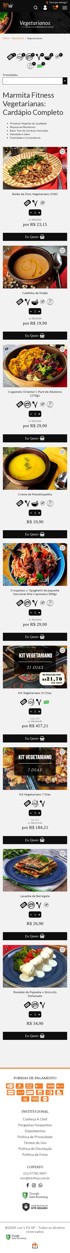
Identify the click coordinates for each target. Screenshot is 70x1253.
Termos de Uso (35, 1143)
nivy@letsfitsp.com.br (35, 1178)
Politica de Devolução (35, 1149)
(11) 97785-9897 (35, 1173)
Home (6, 38)
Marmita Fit (18, 38)
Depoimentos (35, 1131)
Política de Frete (35, 1154)
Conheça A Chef (35, 1119)
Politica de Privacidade (35, 1137)
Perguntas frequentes (35, 1125)
